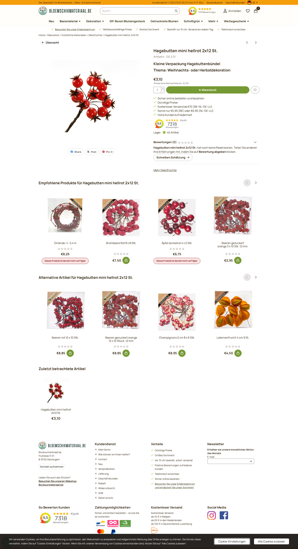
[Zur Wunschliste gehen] (247, 10)
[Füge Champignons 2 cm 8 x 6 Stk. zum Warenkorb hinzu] (182, 353)
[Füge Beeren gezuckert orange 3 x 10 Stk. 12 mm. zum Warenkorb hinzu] (237, 260)
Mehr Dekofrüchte (165, 170)
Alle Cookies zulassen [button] (271, 541)
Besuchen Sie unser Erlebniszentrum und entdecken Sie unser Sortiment (175, 485)
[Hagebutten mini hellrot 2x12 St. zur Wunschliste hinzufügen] (255, 90)
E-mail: (230, 456)
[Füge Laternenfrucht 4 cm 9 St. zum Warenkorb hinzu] (238, 353)
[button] (253, 2)
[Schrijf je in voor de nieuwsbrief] (251, 461)
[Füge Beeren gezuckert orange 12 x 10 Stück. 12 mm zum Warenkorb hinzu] (126, 353)
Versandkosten (214, 2)
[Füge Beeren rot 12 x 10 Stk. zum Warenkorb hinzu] (70, 353)
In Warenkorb (207, 90)
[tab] (206, 142)
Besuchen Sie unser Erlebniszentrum (75, 29)
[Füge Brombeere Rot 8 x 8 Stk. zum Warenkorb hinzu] (126, 260)
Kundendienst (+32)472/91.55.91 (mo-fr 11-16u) (178, 2)
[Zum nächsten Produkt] (255, 42)
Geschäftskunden (235, 2)
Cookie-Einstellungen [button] (232, 541)
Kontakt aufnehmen (51, 466)
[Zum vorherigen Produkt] (247, 42)
